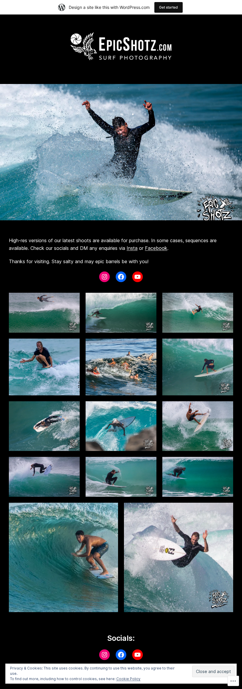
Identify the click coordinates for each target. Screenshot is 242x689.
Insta (132, 248)
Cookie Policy (128, 679)
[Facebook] (121, 276)
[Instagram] (104, 276)
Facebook (156, 248)
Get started (168, 7)
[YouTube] (137, 276)
